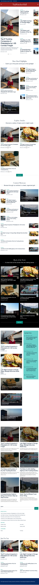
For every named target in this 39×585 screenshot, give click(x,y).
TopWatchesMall (19, 4)
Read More (19, 175)
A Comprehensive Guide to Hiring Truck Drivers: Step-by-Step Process (26, 52)
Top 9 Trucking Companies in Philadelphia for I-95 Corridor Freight (8, 42)
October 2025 (3, 524)
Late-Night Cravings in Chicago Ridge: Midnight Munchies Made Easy (26, 23)
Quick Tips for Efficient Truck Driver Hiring (31, 377)
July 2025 (21, 524)
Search (2, 506)
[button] (17, 32)
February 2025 (3, 526)
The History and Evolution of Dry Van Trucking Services (26, 32)
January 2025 (22, 526)
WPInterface (33, 581)
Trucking (2, 37)
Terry (10, 147)
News (21, 19)
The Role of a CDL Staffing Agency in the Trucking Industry (26, 41)
